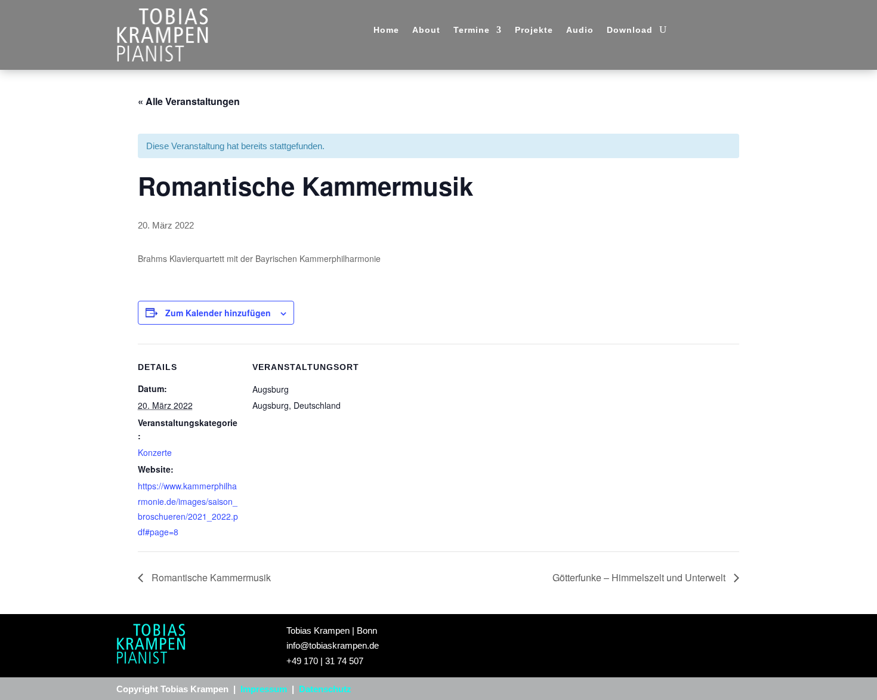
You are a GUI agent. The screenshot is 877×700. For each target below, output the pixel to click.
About (426, 30)
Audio (580, 30)
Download (630, 30)
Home (386, 30)
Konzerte (155, 452)
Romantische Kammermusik (210, 577)
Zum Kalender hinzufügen (218, 313)
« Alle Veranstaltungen (189, 101)
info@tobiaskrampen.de (332, 645)
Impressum (263, 689)
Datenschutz (325, 689)
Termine (471, 30)
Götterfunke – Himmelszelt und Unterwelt (640, 577)
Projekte (534, 30)
